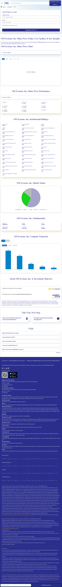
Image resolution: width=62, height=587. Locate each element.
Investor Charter (5, 451)
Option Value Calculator (52, 411)
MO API (18, 416)
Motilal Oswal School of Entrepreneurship (26, 424)
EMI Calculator (21, 409)
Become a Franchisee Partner (16, 427)
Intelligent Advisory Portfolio (30, 397)
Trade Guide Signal (12, 416)
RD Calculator (18, 408)
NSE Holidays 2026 (5, 438)
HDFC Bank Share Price (6, 419)
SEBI (7, 446)
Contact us (4, 430)
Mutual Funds (12, 397)
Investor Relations (26, 446)
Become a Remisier (37, 427)
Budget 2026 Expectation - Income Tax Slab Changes (40, 438)
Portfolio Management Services (8, 435)
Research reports (5, 424)
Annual (3, 240)
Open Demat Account (54, 1)
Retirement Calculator (40, 408)
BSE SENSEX (8, 405)
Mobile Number (5, 15)
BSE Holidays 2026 (13, 438)
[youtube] (6, 368)
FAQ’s (8, 430)
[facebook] (2, 368)
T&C (17, 25)
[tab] (3, 59)
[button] (10, 3)
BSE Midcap (25, 405)
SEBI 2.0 (29, 451)
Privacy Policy (41, 451)
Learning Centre (13, 424)
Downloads (20, 451)
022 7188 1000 (5, 392)
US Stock (41, 433)
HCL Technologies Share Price (17, 420)
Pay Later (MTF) (21, 398)
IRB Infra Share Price (6, 420)
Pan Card (6, 443)
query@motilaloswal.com (7, 384)
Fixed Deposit (15, 398)
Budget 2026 (4, 433)
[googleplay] (13, 376)
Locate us (12, 430)
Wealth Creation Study (7, 448)
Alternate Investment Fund (47, 397)
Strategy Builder (26, 416)
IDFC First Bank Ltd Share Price (52, 419)
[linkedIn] (8, 368)
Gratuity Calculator (53, 409)
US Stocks (39, 397)
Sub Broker (45, 433)
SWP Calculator (27, 409)
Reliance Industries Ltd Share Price (41, 420)
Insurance (41, 398)
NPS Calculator (43, 411)
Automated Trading (20, 435)
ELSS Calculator (10, 411)
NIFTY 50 (3, 405)
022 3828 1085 (5, 386)
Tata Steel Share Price (16, 419)
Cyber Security (48, 451)
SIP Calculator (5, 408)
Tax (2, 443)
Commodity (55, 433)
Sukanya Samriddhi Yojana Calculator (22, 411)
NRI (51, 433)
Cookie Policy (38, 446)
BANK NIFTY (13, 405)
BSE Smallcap (19, 405)
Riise (21, 416)
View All (58, 352)
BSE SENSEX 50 (54, 405)
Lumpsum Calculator (49, 408)
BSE (2, 446)
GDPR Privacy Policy (14, 451)
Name (3, 20)
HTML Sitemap (55, 451)
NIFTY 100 (45, 405)
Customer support (19, 430)
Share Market (4, 401)
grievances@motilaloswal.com (8, 514)
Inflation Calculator (35, 411)
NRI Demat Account (20, 397)
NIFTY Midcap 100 (38, 405)
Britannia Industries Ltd (29, 420)
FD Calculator (11, 408)
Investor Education (46, 446)
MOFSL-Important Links (17, 446)
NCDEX (9, 446)
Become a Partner (6, 427)
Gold (49, 433)
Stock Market (10, 433)
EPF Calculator (35, 409)
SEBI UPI (54, 4)
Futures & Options (25, 433)
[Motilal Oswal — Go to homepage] (6, 3)
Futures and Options (21, 401)
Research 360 (5, 416)
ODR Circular (35, 451)
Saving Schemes (18, 443)
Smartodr (26, 451)
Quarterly (7, 240)
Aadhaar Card (12, 443)
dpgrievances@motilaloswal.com (24, 514)
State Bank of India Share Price (28, 419)
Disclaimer (33, 446)
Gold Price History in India (23, 438)
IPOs (31, 433)
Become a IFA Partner (28, 427)
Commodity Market (12, 401)
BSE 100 (48, 405)
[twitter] (4, 368)
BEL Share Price (52, 420)
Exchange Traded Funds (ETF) (32, 398)
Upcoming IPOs (5, 397)
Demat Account (17, 433)
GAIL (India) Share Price (41, 419)
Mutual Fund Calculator (12, 409)
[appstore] (13, 373)
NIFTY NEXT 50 (31, 405)
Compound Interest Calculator (28, 408)
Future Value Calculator (43, 409)
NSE (4, 446)
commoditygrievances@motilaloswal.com (10, 528)
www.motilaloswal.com (52, 579)
